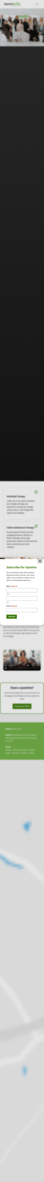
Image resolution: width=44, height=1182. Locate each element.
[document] (22, 591)
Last (7, 602)
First (7, 594)
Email (11, 606)
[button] (40, 561)
